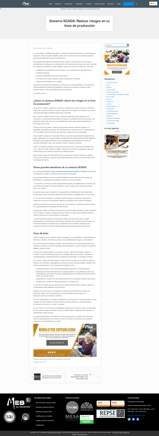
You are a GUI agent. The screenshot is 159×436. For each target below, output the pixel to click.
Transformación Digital (113, 120)
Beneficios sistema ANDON (45, 407)
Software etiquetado (112, 113)
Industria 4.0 (110, 101)
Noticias (109, 104)
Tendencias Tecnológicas (113, 118)
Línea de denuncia (82, 434)
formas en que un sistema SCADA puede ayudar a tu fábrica (66, 171)
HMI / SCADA (43, 362)
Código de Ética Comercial (44, 420)
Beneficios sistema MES (44, 412)
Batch (108, 85)
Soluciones (110, 116)
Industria (109, 99)
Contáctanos (40, 425)
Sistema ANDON (111, 106)
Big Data (109, 87)
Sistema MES (110, 108)
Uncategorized (111, 123)
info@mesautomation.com (136, 415)
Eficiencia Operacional (113, 92)
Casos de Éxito (111, 89)
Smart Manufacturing (112, 111)
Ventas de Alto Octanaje (54, 432)
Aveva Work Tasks (112, 82)
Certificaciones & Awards (44, 416)
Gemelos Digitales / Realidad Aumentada (118, 94)
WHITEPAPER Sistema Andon (46, 403)
